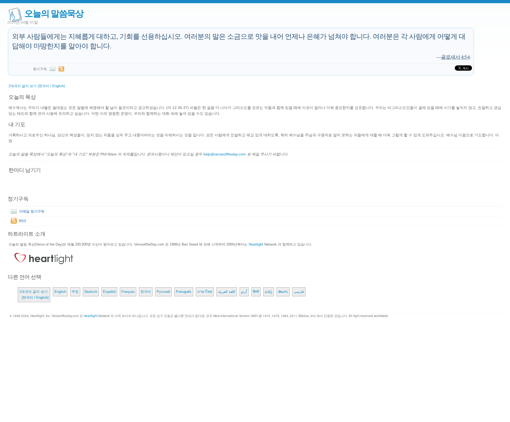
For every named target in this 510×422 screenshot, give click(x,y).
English (60, 292)
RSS (22, 221)
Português (184, 292)
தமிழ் (268, 292)
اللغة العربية (226, 292)
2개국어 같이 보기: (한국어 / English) (34, 294)
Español (109, 292)
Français (128, 292)
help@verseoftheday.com (224, 154)
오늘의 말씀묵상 (53, 13)
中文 (75, 292)
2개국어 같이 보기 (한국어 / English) (36, 86)
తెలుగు (283, 292)
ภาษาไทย (204, 292)
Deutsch (90, 292)
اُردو (244, 292)
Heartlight (256, 244)
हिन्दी (256, 292)
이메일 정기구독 (31, 211)
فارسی (299, 292)
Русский (163, 292)
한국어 (146, 292)
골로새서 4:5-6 (455, 56)
